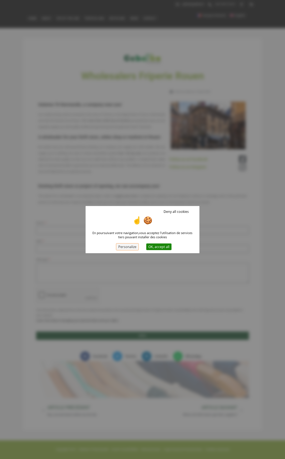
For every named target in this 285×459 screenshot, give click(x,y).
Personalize (127, 246)
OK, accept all (158, 246)
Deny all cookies (176, 211)
